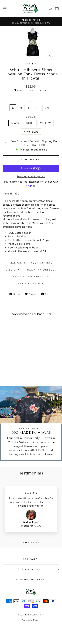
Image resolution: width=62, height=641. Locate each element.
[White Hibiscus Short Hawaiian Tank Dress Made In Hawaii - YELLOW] (15, 371)
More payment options (31, 176)
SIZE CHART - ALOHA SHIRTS (31, 262)
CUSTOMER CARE (30, 569)
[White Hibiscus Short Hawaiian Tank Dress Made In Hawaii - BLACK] (8, 371)
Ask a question (31, 283)
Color (31, 117)
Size (31, 101)
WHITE (29, 123)
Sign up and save (30, 579)
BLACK (15, 123)
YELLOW (45, 123)
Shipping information (31, 276)
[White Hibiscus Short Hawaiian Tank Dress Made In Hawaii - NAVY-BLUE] (19, 371)
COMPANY (30, 559)
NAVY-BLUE (31, 131)
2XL (47, 107)
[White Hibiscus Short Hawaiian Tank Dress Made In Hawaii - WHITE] (11, 371)
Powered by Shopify (31, 620)
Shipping (18, 90)
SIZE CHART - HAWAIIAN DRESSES (31, 269)
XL (37, 107)
